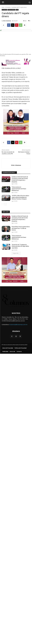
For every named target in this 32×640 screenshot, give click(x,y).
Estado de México (11, 9)
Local (17, 9)
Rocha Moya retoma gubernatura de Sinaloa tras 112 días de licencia (21, 228)
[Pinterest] (16, 25)
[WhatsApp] (20, 25)
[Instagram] (16, 336)
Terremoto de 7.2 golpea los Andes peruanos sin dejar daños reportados (20, 246)
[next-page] (5, 204)
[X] (12, 25)
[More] (24, 25)
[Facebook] (8, 25)
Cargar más (15, 253)
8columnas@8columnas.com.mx (18, 324)
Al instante (7, 7)
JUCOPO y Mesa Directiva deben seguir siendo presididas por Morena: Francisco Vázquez (20, 197)
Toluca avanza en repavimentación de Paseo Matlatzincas (19, 188)
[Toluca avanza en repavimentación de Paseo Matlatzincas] (6, 189)
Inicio (3, 7)
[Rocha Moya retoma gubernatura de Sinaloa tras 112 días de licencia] (6, 229)
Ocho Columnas (7, 20)
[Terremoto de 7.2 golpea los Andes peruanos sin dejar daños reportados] (6, 247)
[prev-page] (3, 204)
